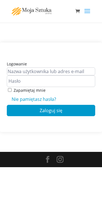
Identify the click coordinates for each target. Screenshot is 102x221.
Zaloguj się (51, 110)
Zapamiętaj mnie (30, 90)
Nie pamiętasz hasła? (34, 99)
